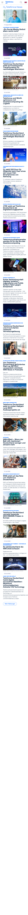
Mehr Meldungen (10, 604)
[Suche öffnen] (21, 2)
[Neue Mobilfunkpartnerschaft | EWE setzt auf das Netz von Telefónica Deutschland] (14, 473)
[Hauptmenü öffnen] (2, 2)
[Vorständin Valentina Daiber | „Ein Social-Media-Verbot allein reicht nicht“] (14, 26)
